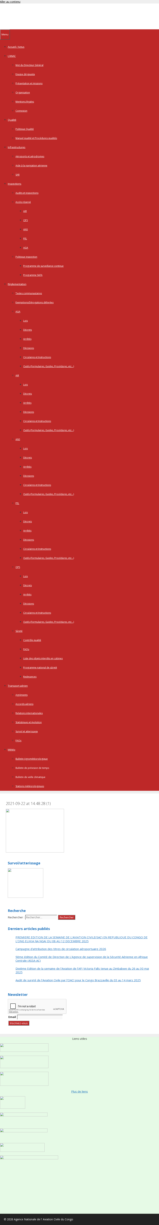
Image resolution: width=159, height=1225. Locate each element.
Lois (25, 320)
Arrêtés (27, 339)
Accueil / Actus (16, 47)
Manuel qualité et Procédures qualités (36, 138)
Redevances (29, 676)
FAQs (26, 649)
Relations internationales (29, 713)
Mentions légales (25, 101)
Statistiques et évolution (29, 722)
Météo (11, 749)
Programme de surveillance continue (43, 266)
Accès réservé (23, 202)
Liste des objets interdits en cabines (43, 658)
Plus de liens (79, 1091)
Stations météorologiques (30, 786)
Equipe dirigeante (25, 74)
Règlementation (17, 284)
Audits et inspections (27, 193)
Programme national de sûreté (40, 667)
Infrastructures (16, 147)
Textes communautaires (29, 293)
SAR (18, 174)
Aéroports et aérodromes (30, 156)
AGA (25, 247)
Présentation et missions (29, 83)
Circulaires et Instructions (37, 357)
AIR (25, 211)
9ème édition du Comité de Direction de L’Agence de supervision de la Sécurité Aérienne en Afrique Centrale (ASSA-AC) (82, 959)
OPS (25, 220)
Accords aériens (24, 704)
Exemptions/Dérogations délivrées (35, 302)
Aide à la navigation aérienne (31, 165)
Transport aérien (18, 685)
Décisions (28, 348)
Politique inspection (26, 256)
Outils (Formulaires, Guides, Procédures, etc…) (48, 366)
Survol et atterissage (27, 731)
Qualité (12, 120)
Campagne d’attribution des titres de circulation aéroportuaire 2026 (61, 949)
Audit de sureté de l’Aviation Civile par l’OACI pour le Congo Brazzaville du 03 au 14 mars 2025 (78, 980)
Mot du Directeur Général (29, 65)
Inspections (14, 183)
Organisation (23, 92)
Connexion (21, 110)
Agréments (22, 695)
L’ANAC (12, 56)
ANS (25, 229)
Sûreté (19, 631)
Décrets (27, 329)
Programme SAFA (32, 275)
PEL (25, 238)
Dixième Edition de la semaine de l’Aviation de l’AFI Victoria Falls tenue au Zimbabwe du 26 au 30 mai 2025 (82, 970)
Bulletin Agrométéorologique (32, 758)
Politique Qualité (25, 129)
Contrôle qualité (32, 640)
